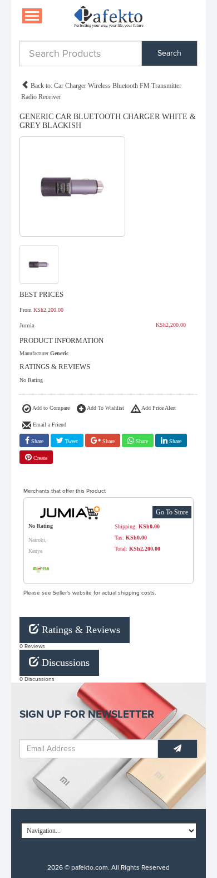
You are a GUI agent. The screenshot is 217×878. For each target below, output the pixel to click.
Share (36, 441)
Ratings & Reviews (79, 629)
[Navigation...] (32, 15)
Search (169, 53)
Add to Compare (50, 408)
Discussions (64, 662)
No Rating (31, 380)
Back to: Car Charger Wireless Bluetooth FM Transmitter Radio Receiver (101, 91)
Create (39, 458)
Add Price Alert (158, 408)
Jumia (26, 325)
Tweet (70, 441)
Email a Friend (48, 424)
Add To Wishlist (105, 408)
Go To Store (172, 512)
